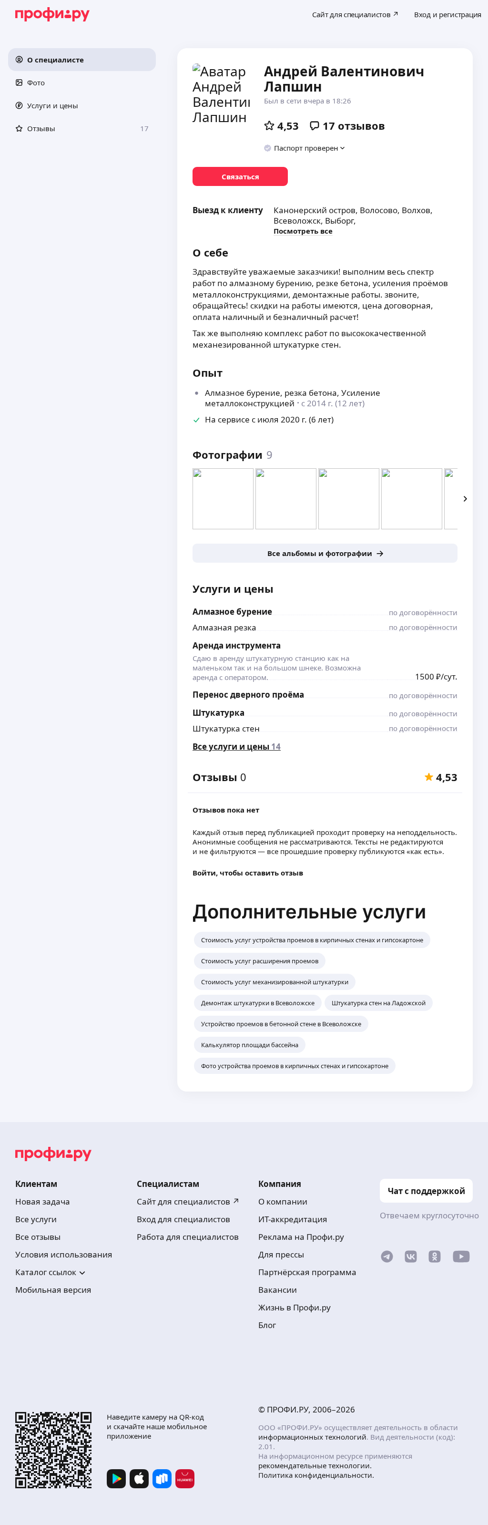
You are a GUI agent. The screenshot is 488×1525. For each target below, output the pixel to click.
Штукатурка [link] (218, 712)
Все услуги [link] (36, 1219)
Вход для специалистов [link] (183, 1219)
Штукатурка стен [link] (226, 728)
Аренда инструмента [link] (237, 645)
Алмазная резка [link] (224, 627)
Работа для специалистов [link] (188, 1236)
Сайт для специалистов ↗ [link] (188, 1201)
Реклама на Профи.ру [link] (301, 1236)
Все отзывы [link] (38, 1236)
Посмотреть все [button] (303, 231)
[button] (82, 59)
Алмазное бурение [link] (232, 611)
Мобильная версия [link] (53, 1289)
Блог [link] (267, 1324)
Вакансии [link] (277, 1289)
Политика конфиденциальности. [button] (316, 1475)
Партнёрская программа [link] (307, 1272)
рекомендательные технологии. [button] (315, 1465)
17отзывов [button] (354, 125)
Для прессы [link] (281, 1254)
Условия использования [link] (63, 1254)
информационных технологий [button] (312, 1437)
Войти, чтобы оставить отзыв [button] (248, 872)
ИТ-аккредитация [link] (292, 1219)
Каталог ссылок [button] (45, 1272)
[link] (240, 176)
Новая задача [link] (42, 1201)
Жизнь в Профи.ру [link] (294, 1307)
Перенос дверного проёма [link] (248, 694)
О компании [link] (282, 1201)
